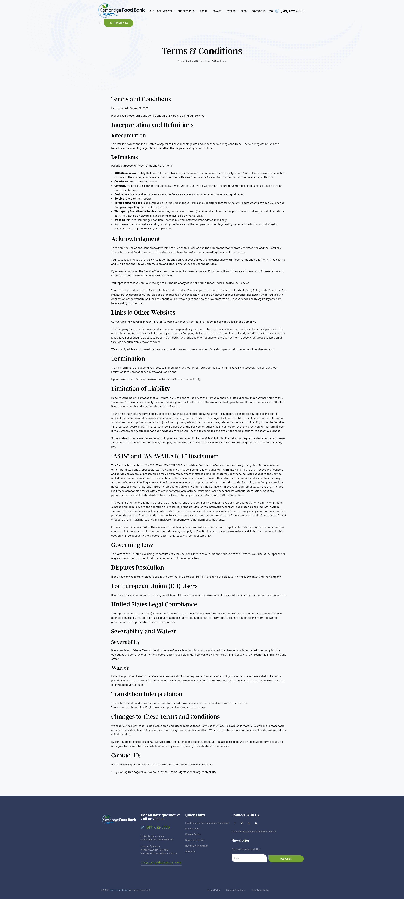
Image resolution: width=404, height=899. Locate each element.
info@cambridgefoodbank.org (161, 862)
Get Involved (164, 11)
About (203, 11)
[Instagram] (242, 823)
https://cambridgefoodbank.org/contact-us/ (188, 772)
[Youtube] (256, 823)
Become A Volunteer (196, 845)
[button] (118, 23)
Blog (244, 11)
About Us (190, 851)
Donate (217, 11)
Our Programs (186, 11)
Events (231, 11)
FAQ (271, 11)
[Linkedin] (249, 823)
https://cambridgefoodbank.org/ (206, 220)
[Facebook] (235, 823)
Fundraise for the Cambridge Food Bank (207, 822)
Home (151, 11)
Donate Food (192, 828)
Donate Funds (193, 834)
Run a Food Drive (194, 839)
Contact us (258, 11)
